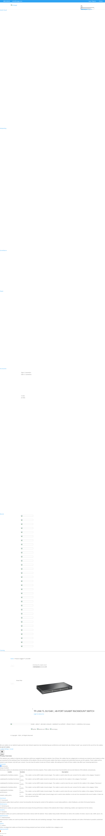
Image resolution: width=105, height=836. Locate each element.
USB (22, 91)
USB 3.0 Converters (26, 376)
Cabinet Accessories (26, 142)
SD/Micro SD (24, 384)
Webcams (23, 114)
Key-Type (23, 390)
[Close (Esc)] (5, 833)
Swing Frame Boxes (26, 134)
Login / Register (92, 1)
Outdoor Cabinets (25, 138)
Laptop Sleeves (25, 465)
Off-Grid (23, 310)
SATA (22, 436)
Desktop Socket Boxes (27, 41)
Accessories (24, 248)
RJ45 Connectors (25, 167)
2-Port (22, 411)
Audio (22, 82)
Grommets (23, 43)
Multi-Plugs (24, 345)
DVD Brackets (24, 25)
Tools (22, 289)
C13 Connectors (25, 353)
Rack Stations (24, 237)
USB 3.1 (23, 430)
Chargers (23, 295)
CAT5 (22, 147)
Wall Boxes (24, 132)
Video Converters (25, 56)
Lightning (23, 78)
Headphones (24, 68)
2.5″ (22, 440)
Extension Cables (25, 326)
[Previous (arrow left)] (0, 835)
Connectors (24, 194)
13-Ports (23, 489)
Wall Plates (23, 45)
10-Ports (23, 485)
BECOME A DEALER (46, 724)
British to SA (24, 363)
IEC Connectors (25, 361)
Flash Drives (24, 446)
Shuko (22, 328)
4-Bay (22, 460)
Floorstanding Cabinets (27, 136)
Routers (23, 217)
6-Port (22, 419)
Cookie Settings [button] (4, 749)
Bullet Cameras (25, 254)
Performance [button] (3, 804)
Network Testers (25, 204)
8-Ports (23, 481)
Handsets (23, 244)
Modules (23, 49)
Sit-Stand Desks (25, 33)
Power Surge (24, 341)
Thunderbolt (24, 409)
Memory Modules (25, 452)
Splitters (23, 175)
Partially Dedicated (25, 324)
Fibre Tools (24, 208)
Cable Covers (24, 184)
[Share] (4, 833)
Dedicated (23, 322)
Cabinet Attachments (26, 140)
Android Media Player (26, 97)
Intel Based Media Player (27, 99)
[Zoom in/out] (0, 833)
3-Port (22, 413)
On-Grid (23, 308)
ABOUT (38, 724)
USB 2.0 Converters (26, 378)
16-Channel (24, 279)
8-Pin (22, 502)
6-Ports (23, 477)
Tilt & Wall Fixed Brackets (27, 16)
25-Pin (22, 510)
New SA (23, 339)
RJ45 (22, 161)
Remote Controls (25, 113)
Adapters (23, 219)
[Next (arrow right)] (2, 835)
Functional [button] (3, 798)
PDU (22, 347)
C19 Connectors (25, 357)
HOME (33, 724)
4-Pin (22, 498)
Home (12, 658)
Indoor (22, 270)
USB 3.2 (23, 407)
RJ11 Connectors (25, 171)
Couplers (23, 192)
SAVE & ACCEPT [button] (4, 829)
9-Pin (22, 504)
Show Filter (19, 680)
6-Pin (22, 500)
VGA (22, 89)
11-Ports (23, 487)
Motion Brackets (25, 18)
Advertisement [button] (4, 815)
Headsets (23, 246)
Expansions (24, 239)
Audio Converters (25, 58)
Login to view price (39, 714)
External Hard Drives (26, 448)
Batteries (23, 301)
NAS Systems (24, 235)
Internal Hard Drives (26, 450)
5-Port (22, 417)
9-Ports (23, 483)
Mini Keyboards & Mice (27, 111)
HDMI (22, 83)
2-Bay (22, 458)
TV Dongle (23, 101)
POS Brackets (24, 27)
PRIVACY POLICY (71, 724)
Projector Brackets (26, 21)
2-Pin (22, 496)
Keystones (23, 51)
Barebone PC (24, 233)
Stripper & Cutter (25, 202)
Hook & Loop (24, 182)
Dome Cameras (25, 256)
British (22, 330)
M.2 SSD (23, 438)
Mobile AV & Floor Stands (27, 23)
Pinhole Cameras (25, 258)
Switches (23, 60)
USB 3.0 (23, 405)
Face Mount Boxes (26, 47)
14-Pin (22, 508)
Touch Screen (24, 103)
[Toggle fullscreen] (2, 833)
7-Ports (23, 479)
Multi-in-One (24, 80)
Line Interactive (25, 316)
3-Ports (23, 473)
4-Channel (23, 275)
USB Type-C (24, 427)
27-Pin (22, 512)
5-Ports (23, 475)
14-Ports (23, 491)
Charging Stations (25, 297)
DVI (22, 87)
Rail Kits (23, 285)
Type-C (23, 76)
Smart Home (24, 225)
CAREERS (79, 724)
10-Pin (22, 506)
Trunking (23, 180)
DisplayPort (24, 85)
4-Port (22, 415)
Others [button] (2, 823)
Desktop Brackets (25, 14)
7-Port (22, 421)
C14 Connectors (25, 355)
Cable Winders (24, 186)
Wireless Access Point (26, 227)
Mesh (22, 223)
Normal (23, 335)
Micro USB (23, 74)
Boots (22, 173)
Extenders (23, 62)
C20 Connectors (25, 359)
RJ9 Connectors (25, 169)
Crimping (23, 200)
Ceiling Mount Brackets (27, 20)
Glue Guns (23, 211)
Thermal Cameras (25, 260)
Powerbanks (24, 299)
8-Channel (23, 277)
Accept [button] (11, 749)
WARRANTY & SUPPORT (59, 724)
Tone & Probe (24, 206)
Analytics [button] (2, 810)
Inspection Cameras (26, 116)
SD (21, 159)
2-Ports (23, 471)
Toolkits (23, 209)
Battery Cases (24, 302)
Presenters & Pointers (26, 109)
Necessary (5, 766)
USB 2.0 (23, 403)
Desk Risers (24, 35)
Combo (23, 367)
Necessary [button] (3, 764)
